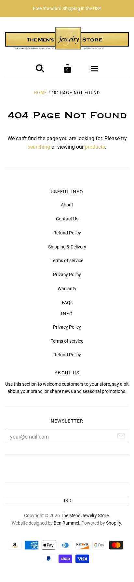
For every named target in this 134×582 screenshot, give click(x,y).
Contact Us (67, 218)
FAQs (67, 302)
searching (39, 147)
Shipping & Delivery (67, 246)
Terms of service (67, 260)
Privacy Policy (67, 274)
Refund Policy (67, 232)
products (95, 147)
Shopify (113, 523)
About (67, 204)
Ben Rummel (66, 523)
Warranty (67, 288)
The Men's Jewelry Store (85, 515)
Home (40, 92)
